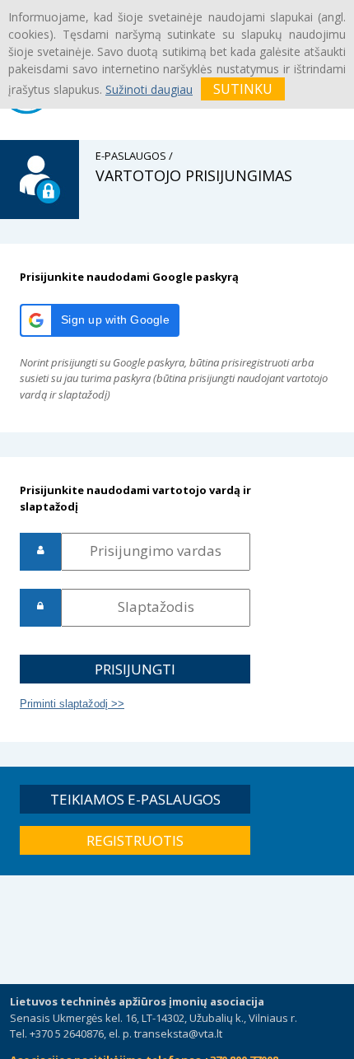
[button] (99, 320)
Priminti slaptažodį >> (72, 703)
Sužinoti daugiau (149, 89)
